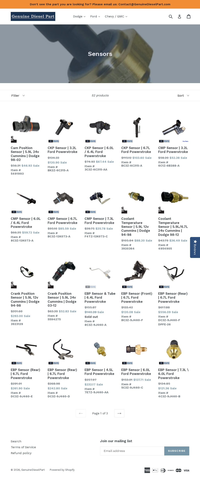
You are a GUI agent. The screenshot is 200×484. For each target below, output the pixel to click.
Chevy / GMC (117, 16)
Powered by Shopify (62, 469)
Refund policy (21, 453)
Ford (96, 16)
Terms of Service (23, 447)
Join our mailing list (116, 441)
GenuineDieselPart (33, 469)
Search (16, 441)
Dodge (80, 16)
